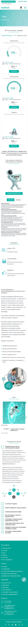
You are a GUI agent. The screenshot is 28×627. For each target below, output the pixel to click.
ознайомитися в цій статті (8, 463)
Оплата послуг (6, 582)
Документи (5, 585)
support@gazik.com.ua (9, 605)
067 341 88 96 (23, 1)
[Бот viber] (19, 625)
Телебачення (6, 569)
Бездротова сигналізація (9, 573)
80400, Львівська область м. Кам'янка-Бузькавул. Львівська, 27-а (10, 613)
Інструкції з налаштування (9, 592)
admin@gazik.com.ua (9, 608)
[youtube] (12, 625)
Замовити (14, 71)
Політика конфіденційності (10, 594)
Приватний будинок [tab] (7, 35)
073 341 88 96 (7, 602)
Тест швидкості (6, 589)
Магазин (4, 550)
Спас (8, 30)
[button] (26, 417)
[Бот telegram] (16, 625)
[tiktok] (22, 625)
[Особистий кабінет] (20, 7)
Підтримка (5, 587)
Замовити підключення (14, 193)
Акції (3, 552)
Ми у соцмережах (7, 559)
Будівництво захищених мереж (11, 576)
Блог (14, 397)
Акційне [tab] (18, 199)
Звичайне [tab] (10, 199)
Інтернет (3, 19)
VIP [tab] (15, 35)
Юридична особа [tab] (22, 35)
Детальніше (4, 432)
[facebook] (5, 625)
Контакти (5, 557)
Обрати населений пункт (8, 1)
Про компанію (6, 548)
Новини (4, 555)
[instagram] (9, 625)
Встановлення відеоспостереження (12, 571)
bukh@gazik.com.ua (9, 607)
